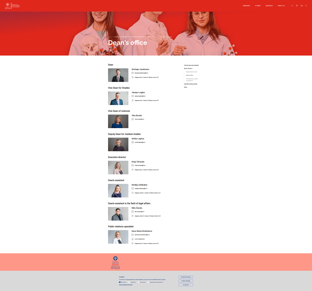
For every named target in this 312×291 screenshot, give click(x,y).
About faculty (188, 68)
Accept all (186, 284)
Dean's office (167, 37)
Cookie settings (185, 281)
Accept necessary (186, 277)
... (157, 37)
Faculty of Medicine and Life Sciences (129, 37)
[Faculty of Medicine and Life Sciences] (12, 6)
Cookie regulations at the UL (126, 284)
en (302, 6)
